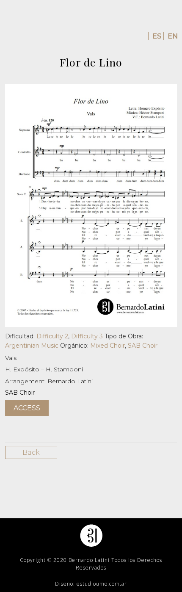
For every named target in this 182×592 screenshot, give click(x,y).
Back (31, 452)
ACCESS (27, 408)
